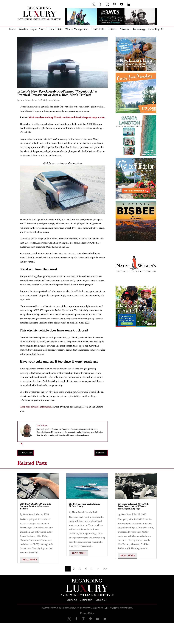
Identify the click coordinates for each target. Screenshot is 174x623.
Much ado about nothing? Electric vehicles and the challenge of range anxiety (67, 117)
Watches (23, 29)
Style (33, 29)
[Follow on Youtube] (122, 4)
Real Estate (56, 29)
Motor (12, 29)
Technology (139, 29)
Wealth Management (76, 29)
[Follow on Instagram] (107, 4)
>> (105, 569)
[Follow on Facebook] (100, 4)
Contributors (86, 599)
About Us (72, 599)
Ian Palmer (26, 100)
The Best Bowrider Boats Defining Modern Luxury (84, 505)
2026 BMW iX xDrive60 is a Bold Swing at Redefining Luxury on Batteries (35, 506)
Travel (43, 29)
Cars (50, 100)
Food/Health (98, 29)
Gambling (153, 29)
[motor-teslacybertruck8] (62, 213)
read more (29, 559)
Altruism (125, 29)
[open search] (162, 29)
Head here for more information (36, 406)
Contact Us (101, 599)
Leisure (112, 29)
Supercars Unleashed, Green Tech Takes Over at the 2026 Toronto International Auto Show (133, 506)
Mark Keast (28, 514)
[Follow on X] (93, 4)
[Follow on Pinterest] (114, 4)
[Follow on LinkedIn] (129, 4)
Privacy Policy (87, 613)
